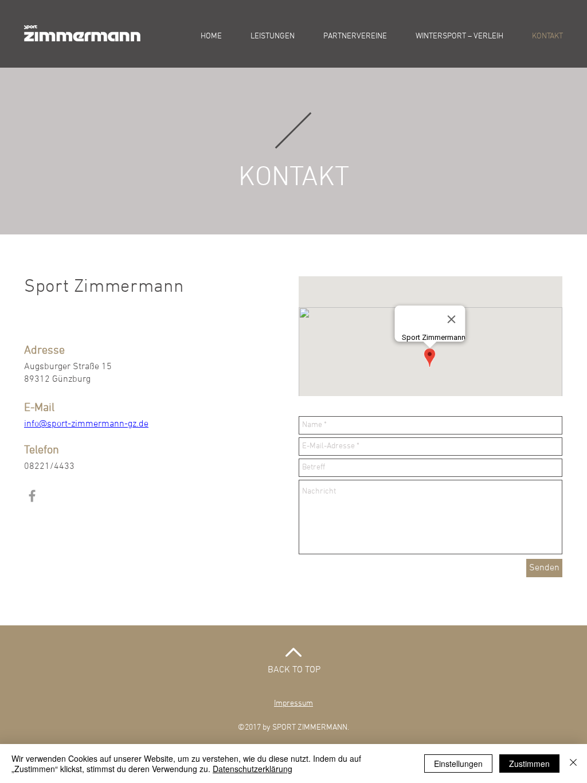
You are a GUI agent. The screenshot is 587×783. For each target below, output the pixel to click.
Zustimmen (529, 763)
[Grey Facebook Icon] (32, 496)
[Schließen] (573, 763)
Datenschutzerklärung (252, 768)
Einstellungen (458, 763)
